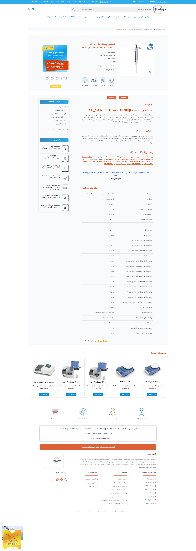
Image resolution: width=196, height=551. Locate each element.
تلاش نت (75, 512)
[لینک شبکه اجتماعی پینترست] (107, 2)
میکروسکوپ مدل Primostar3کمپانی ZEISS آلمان (50, 147)
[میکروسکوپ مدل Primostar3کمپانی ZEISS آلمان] (65, 148)
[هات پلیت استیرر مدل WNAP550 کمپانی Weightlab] (65, 178)
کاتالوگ (113, 61)
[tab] (123, 97)
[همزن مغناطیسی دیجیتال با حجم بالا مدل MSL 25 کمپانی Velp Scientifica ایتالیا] (65, 188)
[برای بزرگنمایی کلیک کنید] (150, 72)
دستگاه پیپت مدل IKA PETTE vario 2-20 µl (121, 159)
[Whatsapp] (57, 479)
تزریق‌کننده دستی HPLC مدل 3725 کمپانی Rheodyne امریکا (51, 167)
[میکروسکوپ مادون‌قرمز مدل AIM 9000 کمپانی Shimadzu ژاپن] (65, 207)
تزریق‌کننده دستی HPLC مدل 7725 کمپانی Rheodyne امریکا (51, 196)
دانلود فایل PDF (116, 178)
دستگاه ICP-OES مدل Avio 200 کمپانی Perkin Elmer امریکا (51, 157)
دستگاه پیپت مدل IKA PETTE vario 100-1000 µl (105, 161)
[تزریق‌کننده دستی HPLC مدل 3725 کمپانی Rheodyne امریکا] (65, 168)
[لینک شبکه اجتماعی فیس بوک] (110, 2)
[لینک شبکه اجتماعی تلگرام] (100, 2)
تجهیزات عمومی (157, 29)
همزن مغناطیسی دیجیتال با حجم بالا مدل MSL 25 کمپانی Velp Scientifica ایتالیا (50, 188)
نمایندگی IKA (109, 70)
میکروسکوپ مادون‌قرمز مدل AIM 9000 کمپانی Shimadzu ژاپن (50, 206)
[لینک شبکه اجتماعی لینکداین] (105, 2)
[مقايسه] (141, 362)
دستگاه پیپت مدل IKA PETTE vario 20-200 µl (136, 161)
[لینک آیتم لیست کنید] (53, 107)
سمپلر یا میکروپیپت (148, 29)
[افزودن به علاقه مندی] (141, 371)
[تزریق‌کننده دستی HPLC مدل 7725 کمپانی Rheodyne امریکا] (65, 198)
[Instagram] (65, 479)
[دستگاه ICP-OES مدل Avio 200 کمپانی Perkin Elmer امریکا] (65, 158)
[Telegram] (61, 479)
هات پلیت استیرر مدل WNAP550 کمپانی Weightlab (50, 177)
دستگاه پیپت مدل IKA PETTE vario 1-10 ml (117, 164)
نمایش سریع (141, 366)
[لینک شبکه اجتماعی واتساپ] (102, 2)
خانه (164, 29)
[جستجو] (73, 9)
